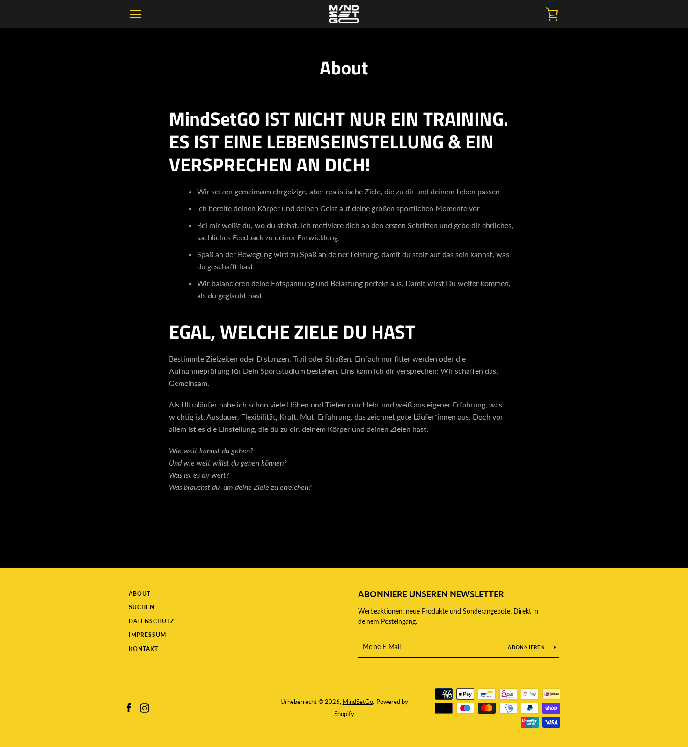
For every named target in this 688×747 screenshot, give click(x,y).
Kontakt (143, 648)
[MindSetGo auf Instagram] (144, 707)
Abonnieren (527, 647)
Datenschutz (151, 621)
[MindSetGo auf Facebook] (128, 707)
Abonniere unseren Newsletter (431, 594)
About (140, 593)
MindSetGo (358, 701)
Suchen (141, 607)
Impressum (147, 634)
